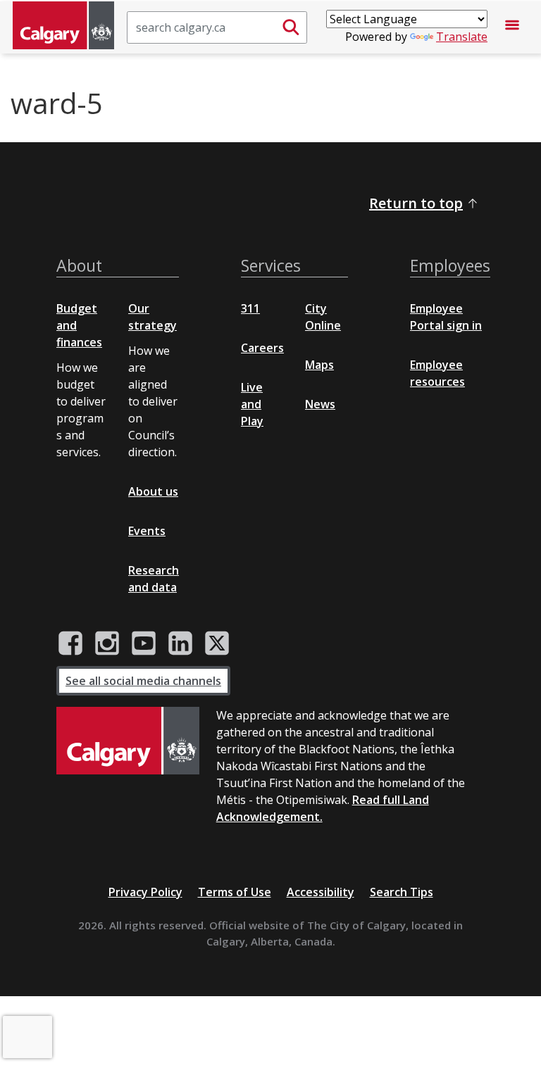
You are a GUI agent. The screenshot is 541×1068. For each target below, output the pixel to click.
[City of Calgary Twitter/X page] (217, 643)
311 (250, 308)
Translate (461, 36)
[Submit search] (291, 27)
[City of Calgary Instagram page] (107, 643)
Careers (262, 348)
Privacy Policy (145, 892)
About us (153, 491)
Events (147, 531)
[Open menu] (512, 27)
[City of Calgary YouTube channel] (144, 643)
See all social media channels (143, 681)
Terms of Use (234, 892)
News (320, 404)
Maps (319, 364)
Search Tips (401, 892)
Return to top (416, 203)
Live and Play (252, 404)
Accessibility (320, 892)
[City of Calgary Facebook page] (70, 643)
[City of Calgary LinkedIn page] (180, 643)
